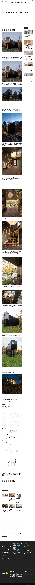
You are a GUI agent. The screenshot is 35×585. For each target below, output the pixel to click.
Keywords (7, 558)
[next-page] (3, 513)
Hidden (3, 474)
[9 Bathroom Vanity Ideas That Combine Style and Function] (28, 65)
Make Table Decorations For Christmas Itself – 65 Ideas (18, 486)
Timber (17, 474)
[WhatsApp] (8, 30)
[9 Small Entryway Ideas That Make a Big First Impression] (28, 33)
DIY (22, 2)
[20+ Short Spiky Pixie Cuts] (14, 553)
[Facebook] (25, 0)
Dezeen (4, 470)
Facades (20, 473)
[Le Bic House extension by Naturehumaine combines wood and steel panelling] (19, 506)
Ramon (3, 13)
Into (7, 556)
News (24, 584)
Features (3, 552)
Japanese (3, 558)
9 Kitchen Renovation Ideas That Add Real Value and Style (28, 57)
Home (7, 553)
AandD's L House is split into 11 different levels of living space (12, 509)
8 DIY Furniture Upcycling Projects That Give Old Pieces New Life (28, 46)
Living (2, 559)
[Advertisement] (17, 5)
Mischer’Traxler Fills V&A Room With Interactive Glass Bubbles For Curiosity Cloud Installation (6, 487)
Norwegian (14, 474)
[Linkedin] (10, 30)
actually (5, 543)
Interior (5, 556)
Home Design (20, 2)
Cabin (14, 473)
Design (8, 549)
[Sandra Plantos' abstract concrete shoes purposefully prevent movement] (19, 496)
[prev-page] (2, 513)
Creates (5, 549)
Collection (9, 546)
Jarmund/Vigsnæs (11, 474)
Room (10, 561)
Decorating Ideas (11, 2)
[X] (31, 0)
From (5, 552)
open (2, 561)
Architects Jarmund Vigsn (9, 473)
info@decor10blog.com (16, 580)
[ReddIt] (12, 30)
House (8, 555)
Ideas (3, 556)
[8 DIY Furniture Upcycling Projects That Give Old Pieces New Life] (28, 44)
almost (8, 543)
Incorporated (6, 474)
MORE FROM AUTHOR (12, 490)
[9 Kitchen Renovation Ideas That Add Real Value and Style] (28, 54)
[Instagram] (27, 0)
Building (7, 546)
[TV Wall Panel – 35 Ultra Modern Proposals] (14, 544)
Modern (8, 559)
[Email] (14, 30)
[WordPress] (32, 0)
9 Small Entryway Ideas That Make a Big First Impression (28, 35)
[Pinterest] (28, 0)
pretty (4, 561)
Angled (5, 473)
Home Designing (4, 555)
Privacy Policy (27, 584)
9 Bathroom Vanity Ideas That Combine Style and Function (28, 68)
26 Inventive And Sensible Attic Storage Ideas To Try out (19, 548)
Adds (6, 543)
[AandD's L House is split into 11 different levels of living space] (12, 506)
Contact (25, 2)
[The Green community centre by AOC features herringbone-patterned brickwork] (12, 495)
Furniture (7, 552)
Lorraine (26, 48)
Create (2, 549)
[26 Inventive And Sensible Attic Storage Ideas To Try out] (14, 548)
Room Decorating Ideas (4, 562)
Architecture (3, 546)
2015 (2, 543)
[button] (32, 2)
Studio (9, 562)
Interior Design (16, 2)
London (5, 559)
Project (7, 561)
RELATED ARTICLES (5, 490)
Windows (3, 475)
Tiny (19, 474)
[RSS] (29, 0)
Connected (17, 473)
